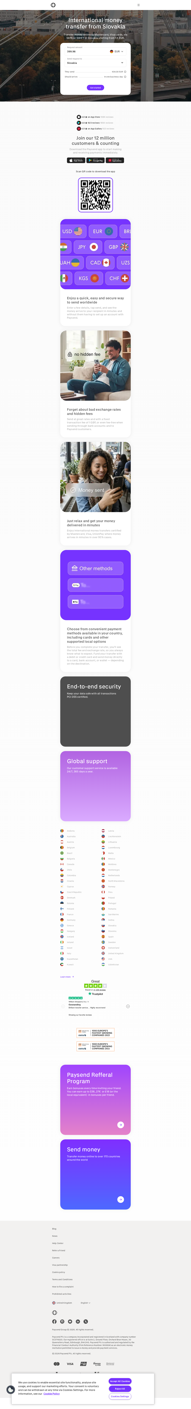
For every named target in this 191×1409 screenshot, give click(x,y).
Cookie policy (58, 1272)
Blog (54, 1229)
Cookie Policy (51, 1393)
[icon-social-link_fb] (54, 1321)
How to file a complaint (63, 1286)
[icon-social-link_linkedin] (78, 1321)
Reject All (120, 1389)
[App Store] (76, 160)
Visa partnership (60, 1265)
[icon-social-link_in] (62, 1321)
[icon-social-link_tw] (85, 1321)
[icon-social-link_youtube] (70, 1321)
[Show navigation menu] (138, 5)
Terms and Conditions (62, 1279)
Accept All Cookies (120, 1381)
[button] (10, 1389)
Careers (56, 1257)
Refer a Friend (58, 1250)
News (55, 1236)
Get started (95, 87)
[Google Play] (95, 160)
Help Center (57, 1243)
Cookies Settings (120, 1396)
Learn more (65, 977)
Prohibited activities (61, 1294)
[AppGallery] (115, 160)
